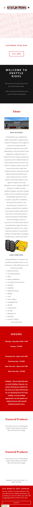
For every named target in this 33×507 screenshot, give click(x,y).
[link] (16, 7)
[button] (5, 7)
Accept (16, 503)
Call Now (16, 54)
